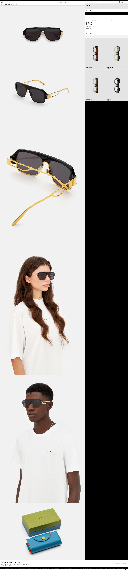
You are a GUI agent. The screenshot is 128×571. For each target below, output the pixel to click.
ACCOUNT (122, 2)
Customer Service (10, 564)
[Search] (5, 2)
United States (25, 564)
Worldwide (20, 564)
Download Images (89, 28)
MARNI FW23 (5, 4)
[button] (126, 2)
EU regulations (9, 565)
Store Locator (6, 564)
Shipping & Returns (89, 33)
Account (2, 564)
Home (2, 4)
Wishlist (15, 564)
